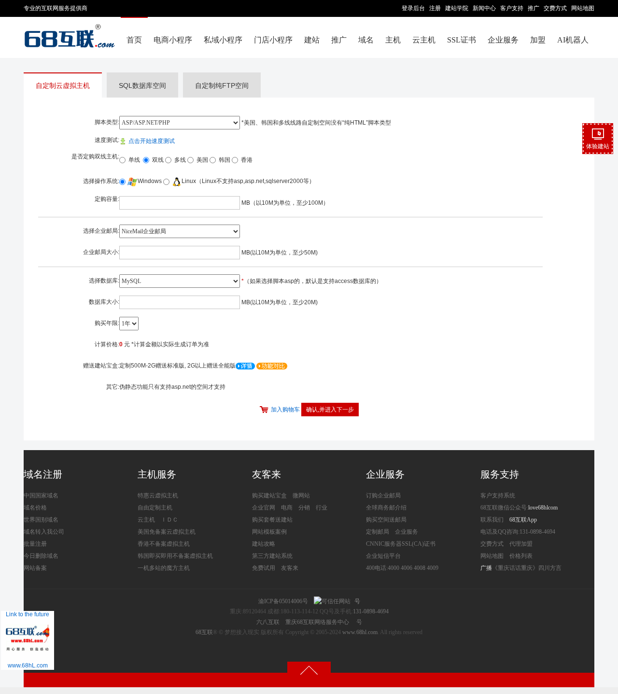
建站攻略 (263, 543)
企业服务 (503, 40)
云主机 (423, 40)
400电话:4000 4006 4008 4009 (402, 568)
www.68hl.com (360, 632)
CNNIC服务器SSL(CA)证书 (400, 543)
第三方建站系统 (272, 555)
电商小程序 (173, 40)
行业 (321, 507)
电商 (287, 507)
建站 (312, 40)
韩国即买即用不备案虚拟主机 (175, 555)
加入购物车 (285, 409)
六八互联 (268, 622)
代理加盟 (521, 543)
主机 (393, 40)
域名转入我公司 (44, 531)
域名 (366, 40)
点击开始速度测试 (151, 141)
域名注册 (43, 474)
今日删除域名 (41, 555)
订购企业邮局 (383, 495)
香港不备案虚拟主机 (164, 543)
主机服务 (157, 474)
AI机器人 (573, 40)
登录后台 (413, 8)
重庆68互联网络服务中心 (317, 622)
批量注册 (35, 543)
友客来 (266, 474)
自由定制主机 (155, 507)
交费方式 (555, 8)
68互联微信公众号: (504, 507)
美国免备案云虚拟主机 (167, 531)
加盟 (538, 40)
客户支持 (511, 8)
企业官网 (263, 507)
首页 (134, 40)
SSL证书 (461, 40)
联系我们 (492, 519)
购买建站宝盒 (269, 495)
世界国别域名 (41, 519)
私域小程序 (223, 40)
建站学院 (456, 8)
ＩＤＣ (169, 519)
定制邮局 (377, 531)
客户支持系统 (497, 495)
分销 (304, 507)
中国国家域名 (41, 495)
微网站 (301, 495)
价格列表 (521, 555)
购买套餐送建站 (272, 519)
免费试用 (263, 568)
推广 (533, 8)
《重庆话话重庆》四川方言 (527, 568)
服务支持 (499, 474)
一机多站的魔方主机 (164, 568)
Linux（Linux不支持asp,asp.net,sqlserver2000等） (248, 181)
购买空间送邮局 (386, 519)
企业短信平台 (383, 555)
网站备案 (35, 568)
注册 (435, 8)
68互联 (204, 632)
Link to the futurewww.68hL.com (27, 640)
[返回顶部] (309, 670)
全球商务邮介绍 (386, 507)
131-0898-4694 (371, 611)
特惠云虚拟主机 (158, 495)
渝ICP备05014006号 (283, 601)
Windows (150, 181)
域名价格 (35, 507)
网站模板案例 (269, 531)
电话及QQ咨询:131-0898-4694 (517, 531)
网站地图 (582, 8)
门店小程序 (273, 40)
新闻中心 (484, 8)
